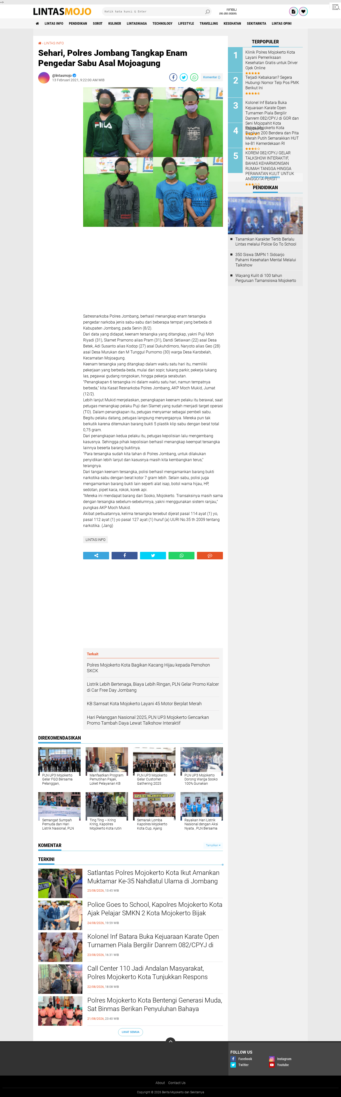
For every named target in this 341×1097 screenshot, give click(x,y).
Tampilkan (212, 845)
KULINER (114, 23)
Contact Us (176, 1083)
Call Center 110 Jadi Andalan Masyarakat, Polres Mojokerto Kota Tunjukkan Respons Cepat (147, 977)
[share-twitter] (184, 77)
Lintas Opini (282, 23)
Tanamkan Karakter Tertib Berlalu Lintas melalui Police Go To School (265, 242)
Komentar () (211, 77)
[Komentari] (210, 555)
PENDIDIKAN (78, 23)
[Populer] (303, 11)
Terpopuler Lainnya (265, 177)
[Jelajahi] (335, 6)
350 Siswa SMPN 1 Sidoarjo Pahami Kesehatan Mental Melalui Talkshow (265, 259)
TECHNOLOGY (162, 23)
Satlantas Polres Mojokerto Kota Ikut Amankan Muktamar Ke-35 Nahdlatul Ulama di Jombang (153, 877)
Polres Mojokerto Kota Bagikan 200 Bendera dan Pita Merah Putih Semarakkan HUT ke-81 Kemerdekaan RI (272, 135)
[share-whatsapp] (194, 77)
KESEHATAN (232, 23)
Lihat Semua (130, 1032)
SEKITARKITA (256, 23)
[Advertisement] (58, 162)
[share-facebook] (173, 77)
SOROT (98, 23)
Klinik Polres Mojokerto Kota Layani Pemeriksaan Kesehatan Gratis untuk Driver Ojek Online (271, 60)
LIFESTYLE (186, 23)
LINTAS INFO (54, 23)
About (160, 1083)
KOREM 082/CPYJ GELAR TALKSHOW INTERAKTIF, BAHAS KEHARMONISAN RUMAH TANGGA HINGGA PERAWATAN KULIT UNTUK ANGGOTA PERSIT (269, 166)
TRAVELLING (209, 23)
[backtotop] (170, 1042)
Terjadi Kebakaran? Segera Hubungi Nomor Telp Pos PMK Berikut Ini (272, 82)
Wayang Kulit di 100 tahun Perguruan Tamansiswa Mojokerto (265, 278)
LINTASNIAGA (137, 23)
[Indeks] (294, 11)
